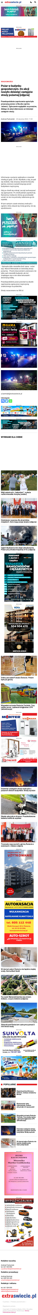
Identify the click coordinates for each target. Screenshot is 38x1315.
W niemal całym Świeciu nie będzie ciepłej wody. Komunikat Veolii (18, 970)
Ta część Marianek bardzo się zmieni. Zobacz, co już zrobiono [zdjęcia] (16, 998)
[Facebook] (3, 401)
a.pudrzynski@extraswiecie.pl (11, 1269)
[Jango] (19, 252)
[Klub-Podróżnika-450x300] (19, 1068)
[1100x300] (19, 424)
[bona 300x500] (19, 629)
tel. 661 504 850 (6, 1267)
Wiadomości (7, 82)
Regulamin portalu (9, 1306)
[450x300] (19, 308)
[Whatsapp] (10, 401)
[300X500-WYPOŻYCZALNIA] (19, 1222)
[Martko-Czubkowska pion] (19, 1173)
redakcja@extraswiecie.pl (9, 1289)
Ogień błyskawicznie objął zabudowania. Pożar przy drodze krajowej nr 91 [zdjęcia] (18, 549)
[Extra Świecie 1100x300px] (19, 11)
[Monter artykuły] (19, 725)
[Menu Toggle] (2, 2)
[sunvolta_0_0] (19, 1042)
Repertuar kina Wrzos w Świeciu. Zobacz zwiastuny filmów (26, 1092)
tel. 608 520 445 (6, 1278)
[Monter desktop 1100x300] (19, 33)
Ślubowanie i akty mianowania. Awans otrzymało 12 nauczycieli (25, 1105)
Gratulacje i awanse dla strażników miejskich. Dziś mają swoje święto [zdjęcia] (19, 521)
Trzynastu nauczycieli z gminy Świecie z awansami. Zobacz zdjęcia (17, 845)
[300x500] (19, 578)
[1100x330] (19, 411)
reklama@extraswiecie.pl (9, 1291)
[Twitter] (6, 401)
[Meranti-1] (19, 751)
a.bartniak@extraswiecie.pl (10, 1280)
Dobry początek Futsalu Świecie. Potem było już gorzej (17, 678)
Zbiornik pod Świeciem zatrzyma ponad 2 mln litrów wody (18, 1025)
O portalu (6, 1302)
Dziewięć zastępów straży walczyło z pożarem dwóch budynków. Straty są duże (18, 790)
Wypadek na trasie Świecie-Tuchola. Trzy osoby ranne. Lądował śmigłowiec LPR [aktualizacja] (18, 707)
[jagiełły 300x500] (19, 874)
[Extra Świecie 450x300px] (19, 225)
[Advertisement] (19, 62)
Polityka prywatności (18, 1302)
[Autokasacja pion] (19, 922)
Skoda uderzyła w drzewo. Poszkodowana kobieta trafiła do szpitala (18, 817)
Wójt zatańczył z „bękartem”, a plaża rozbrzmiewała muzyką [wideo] (16, 493)
